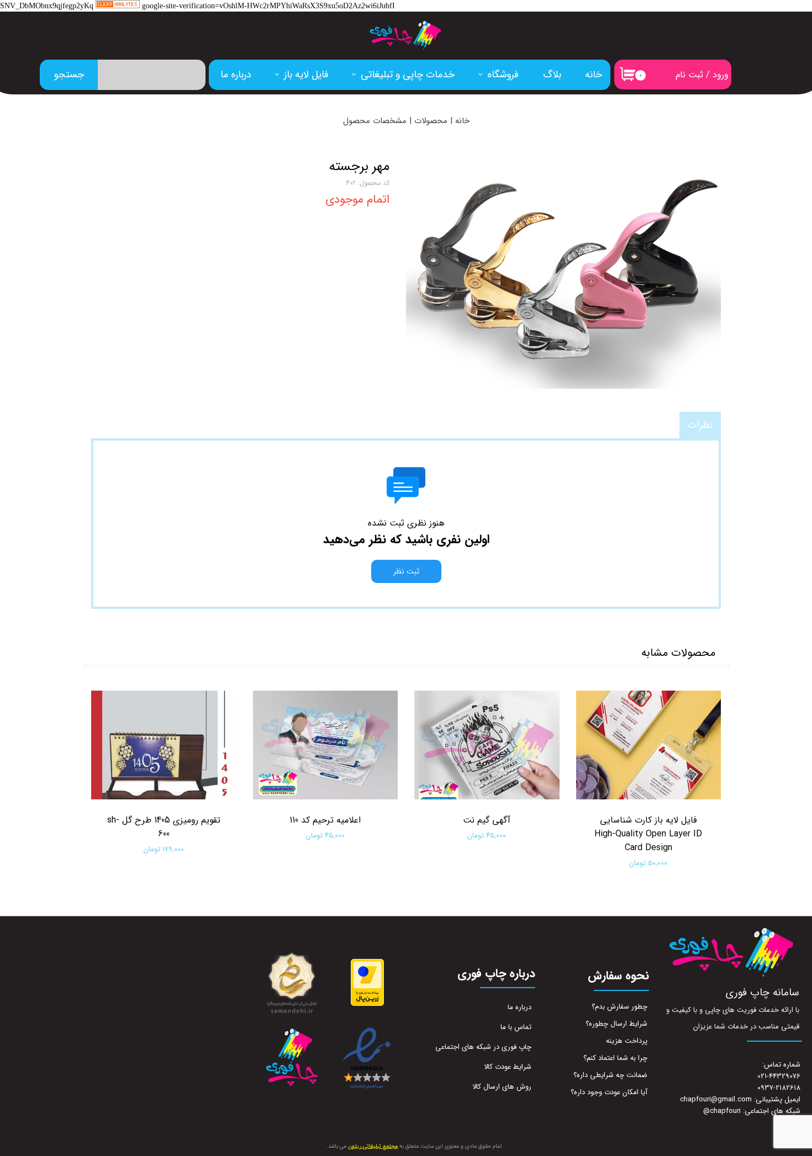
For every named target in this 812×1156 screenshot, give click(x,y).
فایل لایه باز (306, 74)
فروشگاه (503, 74)
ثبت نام (689, 75)
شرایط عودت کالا (507, 1067)
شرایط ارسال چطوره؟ (616, 1024)
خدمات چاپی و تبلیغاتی (408, 74)
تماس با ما (515, 1027)
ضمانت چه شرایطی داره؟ (610, 1075)
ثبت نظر (406, 571)
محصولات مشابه (678, 652)
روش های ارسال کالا (501, 1087)
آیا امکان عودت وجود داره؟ (609, 1092)
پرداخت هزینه (626, 1041)
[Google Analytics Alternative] (118, 6)
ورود (721, 75)
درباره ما (235, 74)
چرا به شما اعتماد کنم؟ (615, 1058)
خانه (593, 74)
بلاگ (552, 74)
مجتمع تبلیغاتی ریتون (373, 1146)
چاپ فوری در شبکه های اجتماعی (483, 1047)
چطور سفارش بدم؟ (619, 1006)
